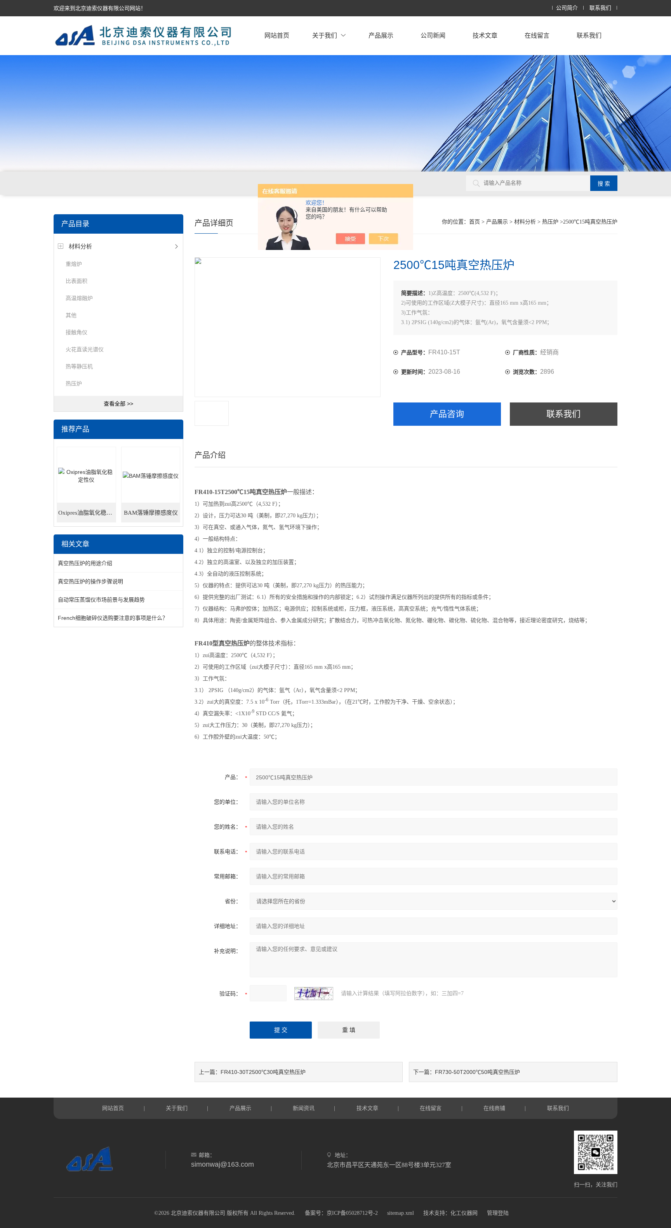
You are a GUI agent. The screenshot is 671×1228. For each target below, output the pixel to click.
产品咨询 (447, 414)
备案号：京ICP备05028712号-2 (341, 1213)
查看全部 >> (118, 404)
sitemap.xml (400, 1213)
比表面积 (76, 281)
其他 (71, 315)
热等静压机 (79, 366)
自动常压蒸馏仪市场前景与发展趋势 (101, 600)
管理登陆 (498, 1213)
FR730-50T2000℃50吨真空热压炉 (477, 1072)
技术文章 (485, 35)
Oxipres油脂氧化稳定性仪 (87, 513)
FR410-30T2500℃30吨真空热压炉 (263, 1072)
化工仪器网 (464, 1213)
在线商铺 (494, 1108)
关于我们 (324, 35)
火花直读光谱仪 (85, 349)
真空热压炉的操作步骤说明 (90, 581)
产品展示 (381, 35)
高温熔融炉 (79, 298)
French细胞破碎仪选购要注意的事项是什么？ (113, 618)
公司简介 (567, 7)
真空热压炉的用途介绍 (85, 563)
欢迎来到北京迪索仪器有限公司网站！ (100, 8)
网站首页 (276, 35)
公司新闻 (433, 35)
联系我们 (600, 7)
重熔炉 (74, 264)
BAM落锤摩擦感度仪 (151, 513)
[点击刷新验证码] (313, 993)
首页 (474, 222)
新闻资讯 (304, 1108)
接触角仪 (76, 332)
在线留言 (537, 35)
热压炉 (74, 383)
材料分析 (80, 246)
